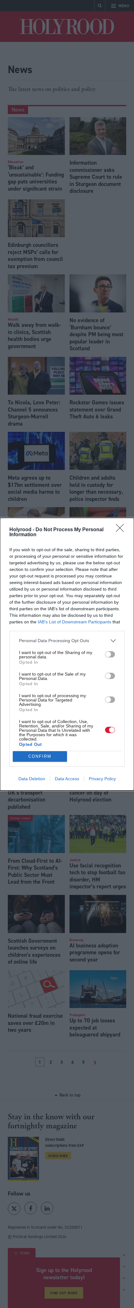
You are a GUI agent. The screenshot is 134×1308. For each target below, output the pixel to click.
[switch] (110, 654)
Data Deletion (31, 778)
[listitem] (67, 640)
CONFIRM (39, 756)
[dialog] (67, 654)
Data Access (67, 778)
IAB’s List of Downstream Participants (74, 621)
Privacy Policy (102, 778)
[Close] (122, 530)
